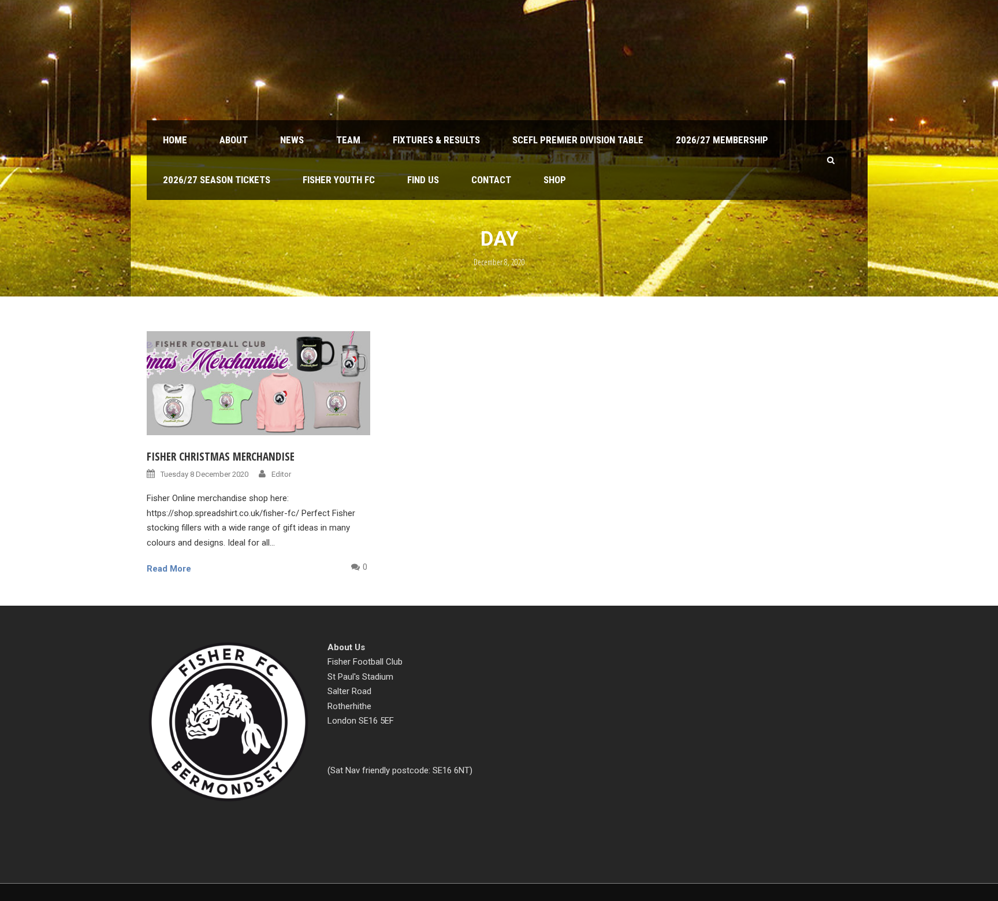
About (233, 140)
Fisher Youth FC (339, 180)
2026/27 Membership (722, 140)
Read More (169, 568)
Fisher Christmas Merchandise (221, 456)
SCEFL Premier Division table (577, 140)
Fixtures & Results (436, 140)
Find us (423, 180)
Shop (554, 180)
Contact (491, 180)
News (292, 140)
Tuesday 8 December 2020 (204, 474)
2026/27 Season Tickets (216, 180)
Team (348, 140)
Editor (281, 474)
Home (175, 140)
